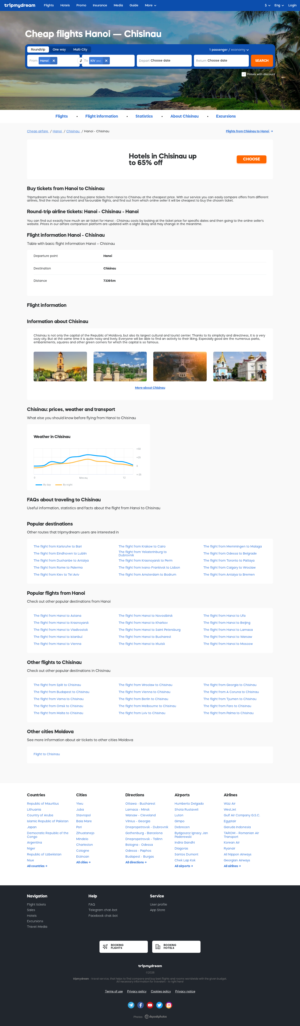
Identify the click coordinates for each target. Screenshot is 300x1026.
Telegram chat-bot (103, 909)
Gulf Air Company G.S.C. (242, 815)
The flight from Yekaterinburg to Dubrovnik (143, 553)
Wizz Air (229, 803)
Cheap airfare (38, 131)
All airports (183, 866)
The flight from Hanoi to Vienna (57, 643)
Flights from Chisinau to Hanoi (248, 131)
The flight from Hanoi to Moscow (228, 643)
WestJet (230, 809)
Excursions (35, 921)
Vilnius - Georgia (137, 821)
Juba (80, 809)
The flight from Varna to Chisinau (59, 698)
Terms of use (114, 991)
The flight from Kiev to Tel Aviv (56, 574)
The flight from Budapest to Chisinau (61, 691)
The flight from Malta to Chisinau (58, 713)
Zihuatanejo (85, 833)
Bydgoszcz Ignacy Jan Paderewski (191, 834)
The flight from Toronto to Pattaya (229, 560)
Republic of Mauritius (43, 803)
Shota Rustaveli (186, 809)
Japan (32, 827)
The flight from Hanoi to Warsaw (227, 636)
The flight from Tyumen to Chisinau (230, 698)
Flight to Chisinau (47, 754)
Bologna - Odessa (139, 844)
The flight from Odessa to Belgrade (230, 553)
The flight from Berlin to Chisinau (143, 698)
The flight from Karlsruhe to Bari (58, 546)
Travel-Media (37, 926)
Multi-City (80, 49)
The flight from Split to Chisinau (57, 684)
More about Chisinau (150, 387)
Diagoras (181, 848)
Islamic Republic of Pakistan (48, 821)
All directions (135, 862)
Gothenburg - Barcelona (144, 833)
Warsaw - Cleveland (140, 815)
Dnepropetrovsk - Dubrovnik (146, 827)
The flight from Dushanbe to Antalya (61, 560)
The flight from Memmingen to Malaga (232, 546)
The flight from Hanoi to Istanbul (58, 636)
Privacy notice (185, 991)
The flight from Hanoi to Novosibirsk (146, 615)
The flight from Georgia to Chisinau (230, 684)
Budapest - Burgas (139, 856)
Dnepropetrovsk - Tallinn (144, 838)
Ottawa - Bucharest (140, 803)
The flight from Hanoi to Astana (57, 615)
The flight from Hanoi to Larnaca (228, 629)
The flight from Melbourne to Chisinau (147, 706)
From (33, 60)
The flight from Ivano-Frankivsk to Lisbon (149, 567)
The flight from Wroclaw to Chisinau (145, 684)
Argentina (34, 842)
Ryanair (229, 848)
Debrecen (182, 827)
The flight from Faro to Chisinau (227, 706)
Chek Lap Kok (185, 860)
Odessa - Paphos (138, 850)
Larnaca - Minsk (137, 809)
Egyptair (230, 821)
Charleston (84, 844)
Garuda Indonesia (237, 827)
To (86, 60)
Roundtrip (38, 49)
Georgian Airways (237, 860)
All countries (36, 866)
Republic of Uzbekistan (44, 854)
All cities (82, 862)
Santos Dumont (186, 854)
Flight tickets (36, 904)
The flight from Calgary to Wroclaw (229, 567)
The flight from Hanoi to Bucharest (145, 636)
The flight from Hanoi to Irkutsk (142, 643)
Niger (31, 848)
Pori (79, 827)
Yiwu (79, 803)
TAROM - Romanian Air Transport (241, 834)
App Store (157, 909)
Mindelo (82, 838)
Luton (179, 815)
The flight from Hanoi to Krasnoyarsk (61, 622)
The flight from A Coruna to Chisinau (231, 691)
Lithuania (34, 809)
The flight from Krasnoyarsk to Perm (145, 560)
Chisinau (73, 131)
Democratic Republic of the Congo (48, 834)
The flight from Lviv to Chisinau (142, 713)
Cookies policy (161, 991)
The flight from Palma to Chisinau (228, 713)
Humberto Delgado (189, 803)
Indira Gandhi (185, 842)
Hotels (32, 915)
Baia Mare (84, 821)
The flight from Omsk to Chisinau (58, 706)
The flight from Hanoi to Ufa (224, 615)
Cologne (82, 850)
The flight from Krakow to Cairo (142, 546)
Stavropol (83, 815)
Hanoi (58, 131)
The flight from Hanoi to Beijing (226, 622)
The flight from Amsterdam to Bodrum (147, 574)
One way (59, 49)
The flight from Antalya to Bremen (229, 574)
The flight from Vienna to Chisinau (144, 691)
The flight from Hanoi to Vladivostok (61, 629)
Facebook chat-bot (103, 915)
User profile (158, 904)
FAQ (92, 904)
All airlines (231, 866)
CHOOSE (251, 159)
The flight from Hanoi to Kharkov (143, 622)
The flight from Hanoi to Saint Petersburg (150, 629)
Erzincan (82, 856)
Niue (30, 860)
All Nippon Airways (237, 854)
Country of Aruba (40, 815)
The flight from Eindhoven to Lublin (60, 553)
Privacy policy (136, 991)
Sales (31, 909)
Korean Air (232, 842)
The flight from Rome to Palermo (58, 567)
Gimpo (179, 821)
